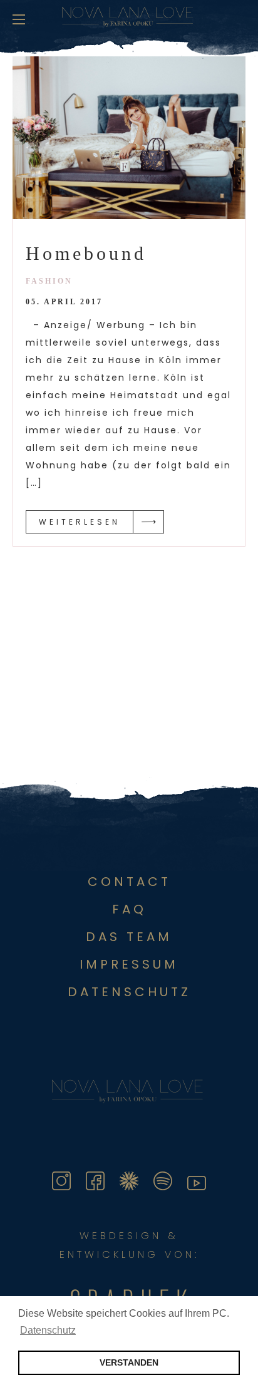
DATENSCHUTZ (129, 992)
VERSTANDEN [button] (129, 1362)
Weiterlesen (79, 522)
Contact (129, 881)
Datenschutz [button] (48, 1330)
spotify (168, 1178)
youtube (205, 1178)
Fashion (49, 281)
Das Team (129, 936)
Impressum (129, 964)
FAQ (129, 909)
